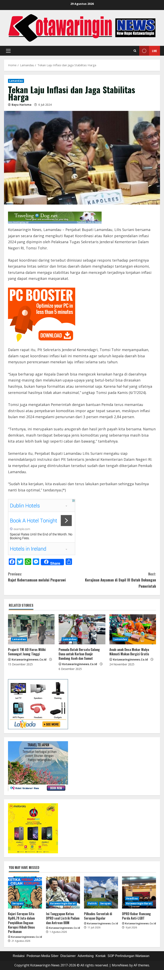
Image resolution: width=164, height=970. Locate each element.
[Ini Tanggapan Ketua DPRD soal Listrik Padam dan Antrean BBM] (63, 893)
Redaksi (19, 956)
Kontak (101, 956)
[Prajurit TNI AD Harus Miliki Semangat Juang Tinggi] (31, 629)
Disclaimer (68, 956)
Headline (132, 898)
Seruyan (17, 903)
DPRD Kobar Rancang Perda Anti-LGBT (136, 916)
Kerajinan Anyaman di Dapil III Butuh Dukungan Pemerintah (120, 580)
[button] (8, 51)
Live (154, 51)
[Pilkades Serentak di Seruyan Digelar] (101, 893)
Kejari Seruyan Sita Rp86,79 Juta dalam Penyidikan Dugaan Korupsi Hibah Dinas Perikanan (21, 922)
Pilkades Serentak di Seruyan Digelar (98, 916)
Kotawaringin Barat (63, 903)
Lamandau (16, 80)
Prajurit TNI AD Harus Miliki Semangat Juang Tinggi (27, 651)
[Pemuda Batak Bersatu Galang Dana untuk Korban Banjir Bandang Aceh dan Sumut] (82, 629)
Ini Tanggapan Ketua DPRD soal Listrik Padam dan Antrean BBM (62, 918)
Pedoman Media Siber (42, 956)
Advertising (86, 956)
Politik (92, 903)
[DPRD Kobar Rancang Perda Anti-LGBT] (139, 893)
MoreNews (120, 965)
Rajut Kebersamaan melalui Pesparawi (37, 577)
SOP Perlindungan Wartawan (128, 956)
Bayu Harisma (21, 104)
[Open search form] (135, 51)
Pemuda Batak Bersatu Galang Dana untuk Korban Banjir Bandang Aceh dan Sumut (79, 654)
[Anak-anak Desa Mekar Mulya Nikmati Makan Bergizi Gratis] (132, 629)
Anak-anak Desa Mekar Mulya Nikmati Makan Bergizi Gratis (129, 651)
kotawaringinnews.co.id (29, 659)
